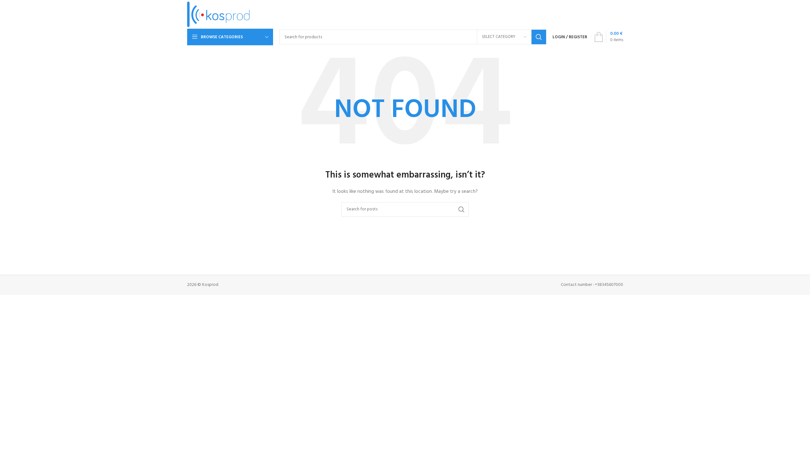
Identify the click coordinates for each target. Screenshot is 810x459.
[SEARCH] (539, 37)
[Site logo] (218, 14)
